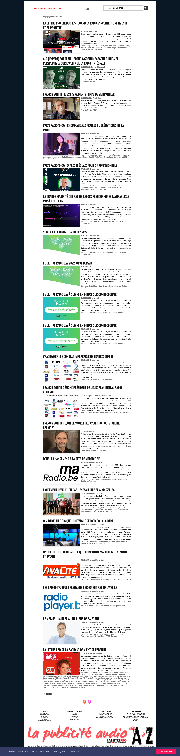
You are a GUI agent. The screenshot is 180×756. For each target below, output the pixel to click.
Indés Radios (94, 188)
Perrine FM (125, 682)
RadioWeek (109, 379)
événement (102, 186)
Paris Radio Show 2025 (118, 157)
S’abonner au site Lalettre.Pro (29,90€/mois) (136, 716)
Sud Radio (56, 687)
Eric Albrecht (94, 479)
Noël (103, 682)
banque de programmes (108, 674)
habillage (101, 678)
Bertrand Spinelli (87, 46)
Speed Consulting (101, 685)
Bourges (83, 676)
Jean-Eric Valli (105, 188)
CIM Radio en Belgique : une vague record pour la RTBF (78, 520)
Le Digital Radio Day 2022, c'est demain (67, 263)
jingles (69, 680)
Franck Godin (86, 48)
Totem (63, 687)
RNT (95, 511)
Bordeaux (75, 676)
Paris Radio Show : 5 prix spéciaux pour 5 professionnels (80, 165)
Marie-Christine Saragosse (71, 157)
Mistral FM (64, 682)
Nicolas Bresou (87, 511)
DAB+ (95, 221)
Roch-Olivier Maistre (88, 189)
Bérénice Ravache (50, 676)
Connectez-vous (44, 714)
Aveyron (95, 674)
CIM (90, 634)
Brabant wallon (94, 579)
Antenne (74, 713)
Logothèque (44, 717)
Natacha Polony (94, 682)
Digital (75, 717)
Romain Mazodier (64, 685)
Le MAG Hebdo (74, 719)
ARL (89, 674)
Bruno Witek (99, 46)
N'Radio (78, 682)
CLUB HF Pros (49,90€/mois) (136, 714)
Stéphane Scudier (116, 685)
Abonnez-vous (44, 713)
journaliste (87, 680)
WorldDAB (102, 450)
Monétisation (74, 716)
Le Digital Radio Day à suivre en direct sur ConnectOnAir (80, 294)
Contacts (44, 719)
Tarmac (114, 636)
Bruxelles (92, 508)
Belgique (84, 221)
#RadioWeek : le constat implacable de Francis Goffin (78, 356)
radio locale (80, 683)
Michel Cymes (53, 682)
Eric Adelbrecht (108, 252)
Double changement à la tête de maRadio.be (71, 458)
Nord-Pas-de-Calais (113, 682)
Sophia (91, 685)
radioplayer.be (115, 606)
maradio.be (85, 223)
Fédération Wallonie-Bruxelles (111, 479)
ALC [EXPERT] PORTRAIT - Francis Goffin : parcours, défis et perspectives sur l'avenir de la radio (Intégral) (80, 60)
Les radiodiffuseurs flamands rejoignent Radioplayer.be (80, 587)
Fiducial (66, 678)
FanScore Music (111, 46)
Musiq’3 (90, 543)
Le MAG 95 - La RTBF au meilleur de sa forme (71, 618)
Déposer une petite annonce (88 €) (136, 713)
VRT (123, 606)
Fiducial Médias (76, 678)
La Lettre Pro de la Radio (101, 48)
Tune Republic (72, 687)
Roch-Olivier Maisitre (51, 159)
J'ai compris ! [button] (166, 752)
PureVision (101, 636)
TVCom (121, 579)
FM (113, 221)
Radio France (62, 683)
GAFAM (101, 379)
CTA (114, 676)
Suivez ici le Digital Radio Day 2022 (65, 232)
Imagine (109, 678)
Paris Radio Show (101, 157)
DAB (90, 221)
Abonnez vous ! (55, 8)
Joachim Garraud (53, 157)
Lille (106, 680)
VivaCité (102, 543)
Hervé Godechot (115, 155)
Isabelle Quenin (55, 680)
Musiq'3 (93, 636)
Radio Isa (71, 683)
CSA (110, 676)
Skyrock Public (97, 49)
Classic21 (105, 634)
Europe (89, 413)
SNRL (104, 189)
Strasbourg (47, 687)
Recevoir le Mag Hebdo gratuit (105, 717)
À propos (44, 716)
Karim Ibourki (113, 510)
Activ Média (85, 672)
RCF (44, 685)
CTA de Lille (121, 676)
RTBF (88, 49)
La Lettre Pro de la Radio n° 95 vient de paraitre (74, 649)
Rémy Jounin (52, 685)
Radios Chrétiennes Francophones (114, 683)
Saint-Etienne (82, 685)
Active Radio (95, 672)
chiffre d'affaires (93, 676)
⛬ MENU (87, 8)
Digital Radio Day (104, 221)
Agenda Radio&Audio (105, 714)
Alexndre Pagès (107, 672)
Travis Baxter (124, 413)
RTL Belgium (108, 511)
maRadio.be (91, 481)
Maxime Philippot (116, 680)
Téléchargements (136, 722)
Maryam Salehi (88, 157)
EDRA (83, 379)
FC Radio (58, 678)
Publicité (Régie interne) (44, 720)
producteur (47, 683)
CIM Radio (93, 541)
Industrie (74, 714)
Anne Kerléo (119, 672)
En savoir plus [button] (73, 751)
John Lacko (77, 680)
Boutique (135, 720)
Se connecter (40, 8)
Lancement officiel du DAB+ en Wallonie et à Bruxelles (79, 489)
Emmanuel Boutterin (89, 155)
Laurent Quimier (98, 680)
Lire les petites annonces (105, 713)
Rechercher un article (105, 716)
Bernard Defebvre (64, 676)
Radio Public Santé (93, 683)
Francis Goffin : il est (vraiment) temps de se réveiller (79, 94)
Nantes (85, 682)
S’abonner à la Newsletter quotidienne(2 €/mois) (136, 718)
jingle (64, 680)
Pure (54, 683)
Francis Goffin (123, 46)
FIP (84, 678)
